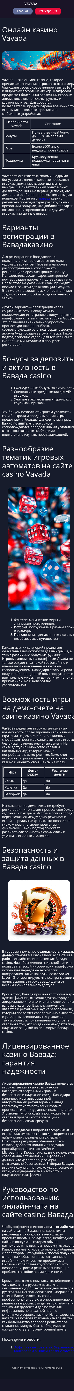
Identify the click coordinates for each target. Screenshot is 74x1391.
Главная (23, 11)
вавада (44, 198)
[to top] (65, 1366)
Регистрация (48, 11)
